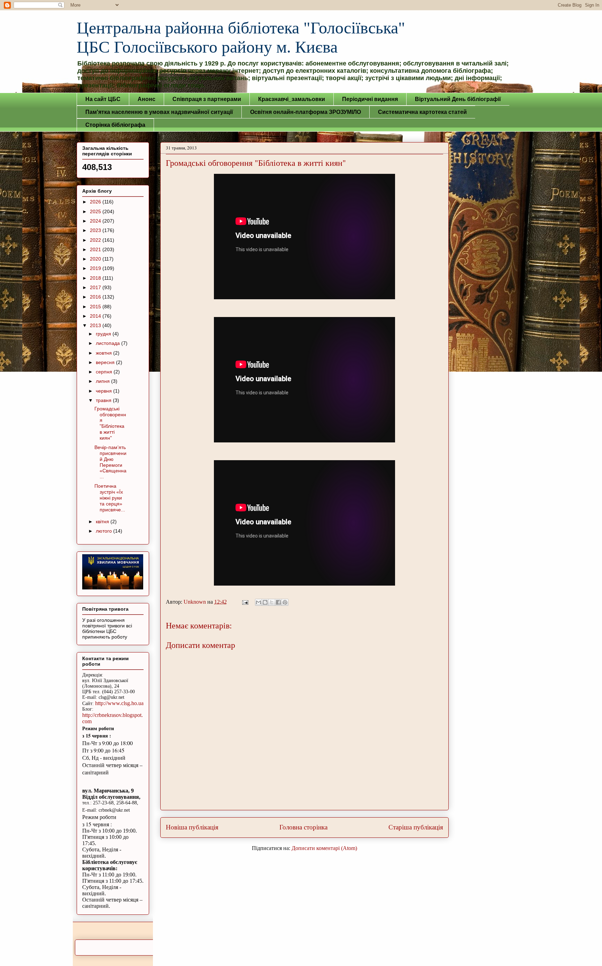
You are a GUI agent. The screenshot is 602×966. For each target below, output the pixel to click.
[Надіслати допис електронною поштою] (244, 602)
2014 (96, 316)
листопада (108, 343)
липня (103, 381)
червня (104, 391)
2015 (96, 306)
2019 (96, 268)
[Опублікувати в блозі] (265, 602)
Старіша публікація (415, 827)
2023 (96, 230)
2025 (96, 211)
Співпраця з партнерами (206, 99)
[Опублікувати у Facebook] (278, 602)
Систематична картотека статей (422, 112)
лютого (104, 531)
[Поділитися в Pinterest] (284, 602)
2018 (96, 278)
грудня (104, 334)
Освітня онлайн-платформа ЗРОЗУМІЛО (305, 112)
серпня (105, 371)
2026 (96, 201)
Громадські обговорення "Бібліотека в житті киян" (110, 423)
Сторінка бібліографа (115, 125)
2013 (96, 325)
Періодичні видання (370, 99)
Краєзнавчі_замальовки (291, 99)
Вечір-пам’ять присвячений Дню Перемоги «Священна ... (110, 462)
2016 (96, 297)
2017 (96, 287)
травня (104, 400)
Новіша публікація (192, 827)
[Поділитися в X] (271, 602)
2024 (96, 221)
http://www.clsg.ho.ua (119, 703)
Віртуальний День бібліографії (458, 99)
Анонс (146, 99)
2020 (96, 259)
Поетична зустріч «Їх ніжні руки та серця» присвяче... (109, 497)
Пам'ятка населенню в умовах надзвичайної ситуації (159, 112)
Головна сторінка (303, 827)
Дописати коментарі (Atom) (324, 848)
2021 (96, 249)
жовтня (104, 353)
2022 (96, 240)
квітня (103, 521)
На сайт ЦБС (103, 99)
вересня (106, 362)
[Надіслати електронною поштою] (258, 602)
